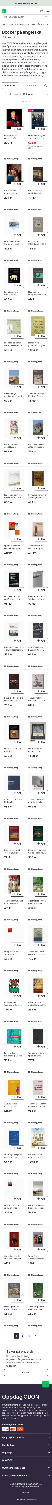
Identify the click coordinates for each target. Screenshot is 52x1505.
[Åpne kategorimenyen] (48, 10)
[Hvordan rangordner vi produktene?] (6, 94)
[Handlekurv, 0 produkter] (41, 10)
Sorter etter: (15, 94)
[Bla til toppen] (45, 1384)
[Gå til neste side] (42, 1336)
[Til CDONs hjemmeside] (4, 10)
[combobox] (26, 16)
